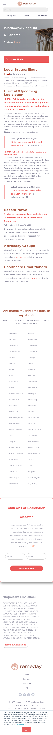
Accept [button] (26, 730)
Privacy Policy (21, 724)
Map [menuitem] (26, 688)
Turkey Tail (11, 15)
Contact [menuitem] (26, 679)
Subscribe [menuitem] (26, 683)
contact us (21, 257)
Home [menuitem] (26, 675)
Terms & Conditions (15, 644)
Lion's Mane (42, 15)
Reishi (26, 15)
